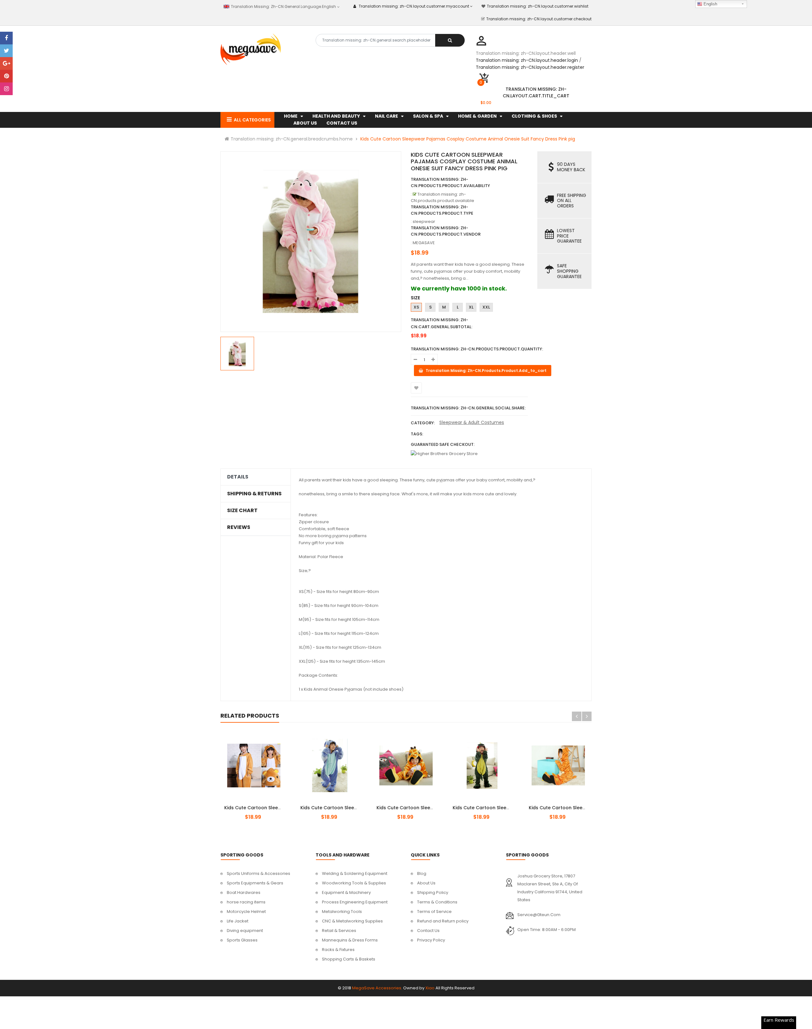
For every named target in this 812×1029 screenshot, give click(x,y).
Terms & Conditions (437, 902)
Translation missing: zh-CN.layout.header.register (530, 67)
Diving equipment (245, 931)
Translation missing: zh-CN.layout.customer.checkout (539, 19)
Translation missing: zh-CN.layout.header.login (527, 60)
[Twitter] (6, 50)
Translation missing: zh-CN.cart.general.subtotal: (441, 323)
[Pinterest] (6, 76)
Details (237, 476)
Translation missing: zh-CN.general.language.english (283, 6)
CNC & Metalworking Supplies (352, 921)
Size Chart (242, 510)
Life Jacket (237, 921)
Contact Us (428, 931)
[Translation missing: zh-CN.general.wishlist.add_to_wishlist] (416, 388)
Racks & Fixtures (338, 950)
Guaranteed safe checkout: (443, 444)
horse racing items (246, 902)
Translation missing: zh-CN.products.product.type (442, 210)
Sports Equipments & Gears (255, 883)
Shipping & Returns (254, 493)
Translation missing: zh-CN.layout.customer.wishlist (537, 6)
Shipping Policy (432, 892)
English (709, 4)
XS (416, 307)
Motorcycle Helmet (246, 912)
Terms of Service (434, 912)
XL (471, 307)
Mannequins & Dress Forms (350, 940)
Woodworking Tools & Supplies (354, 883)
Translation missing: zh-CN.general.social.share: (468, 408)
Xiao (430, 988)
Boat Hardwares (243, 892)
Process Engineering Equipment (355, 902)
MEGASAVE (424, 243)
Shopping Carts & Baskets (348, 959)
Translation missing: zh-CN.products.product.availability (450, 182)
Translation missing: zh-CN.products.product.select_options (261, 804)
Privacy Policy (431, 940)
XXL (486, 307)
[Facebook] (6, 38)
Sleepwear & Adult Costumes (471, 422)
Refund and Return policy (442, 921)
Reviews (238, 527)
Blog (421, 873)
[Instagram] (6, 88)
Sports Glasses (242, 940)
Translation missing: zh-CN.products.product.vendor (446, 231)
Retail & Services (339, 931)
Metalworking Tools (342, 912)
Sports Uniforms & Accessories (258, 873)
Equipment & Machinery (346, 892)
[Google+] (6, 63)
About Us (426, 883)
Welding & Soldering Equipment (354, 873)
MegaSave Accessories (376, 988)
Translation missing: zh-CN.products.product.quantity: (477, 349)
